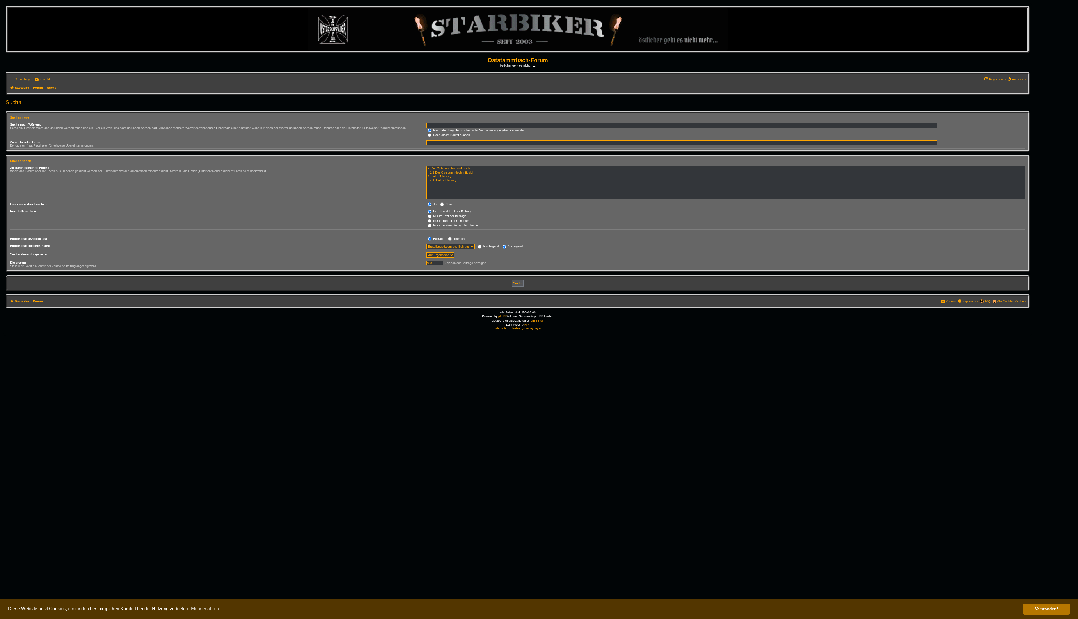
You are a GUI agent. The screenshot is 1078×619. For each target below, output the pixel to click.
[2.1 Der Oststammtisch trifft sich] (726, 173)
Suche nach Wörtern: (25, 124)
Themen (459, 238)
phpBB (502, 316)
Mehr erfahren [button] (205, 608)
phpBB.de (537, 320)
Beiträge (438, 238)
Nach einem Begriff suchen (451, 134)
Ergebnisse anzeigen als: (28, 238)
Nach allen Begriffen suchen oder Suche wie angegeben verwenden (478, 130)
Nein (448, 204)
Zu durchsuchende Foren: (29, 167)
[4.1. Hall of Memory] (726, 181)
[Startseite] (518, 29)
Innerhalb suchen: (23, 211)
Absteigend (515, 246)
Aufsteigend (490, 246)
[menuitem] (42, 79)
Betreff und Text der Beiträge (452, 211)
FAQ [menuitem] (988, 301)
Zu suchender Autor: (25, 142)
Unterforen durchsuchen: (29, 204)
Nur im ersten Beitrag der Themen (455, 225)
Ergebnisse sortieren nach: (30, 245)
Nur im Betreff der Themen (450, 220)
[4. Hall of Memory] (726, 177)
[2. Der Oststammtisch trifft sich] (726, 168)
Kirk (526, 324)
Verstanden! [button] (1046, 609)
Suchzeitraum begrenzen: (29, 254)
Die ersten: (18, 262)
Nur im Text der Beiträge (449, 216)
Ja (434, 204)
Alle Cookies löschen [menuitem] (1011, 301)
